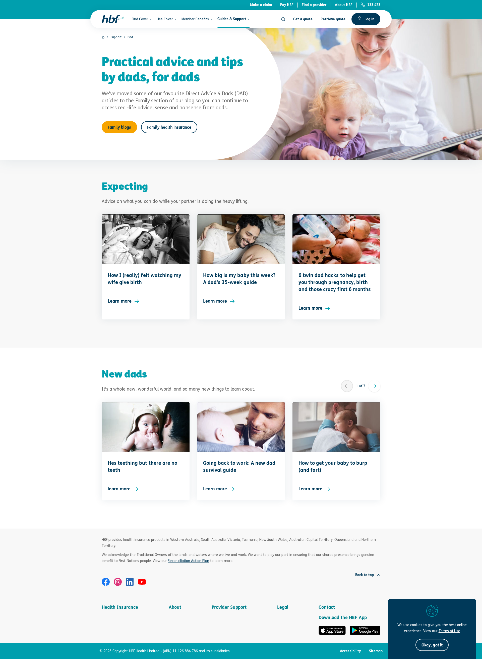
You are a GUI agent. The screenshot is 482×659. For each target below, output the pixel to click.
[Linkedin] (130, 582)
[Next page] (374, 386)
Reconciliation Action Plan (188, 560)
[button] (431, 645)
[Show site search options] (283, 19)
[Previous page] (347, 386)
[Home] (103, 37)
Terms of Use (449, 630)
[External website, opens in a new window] (106, 582)
